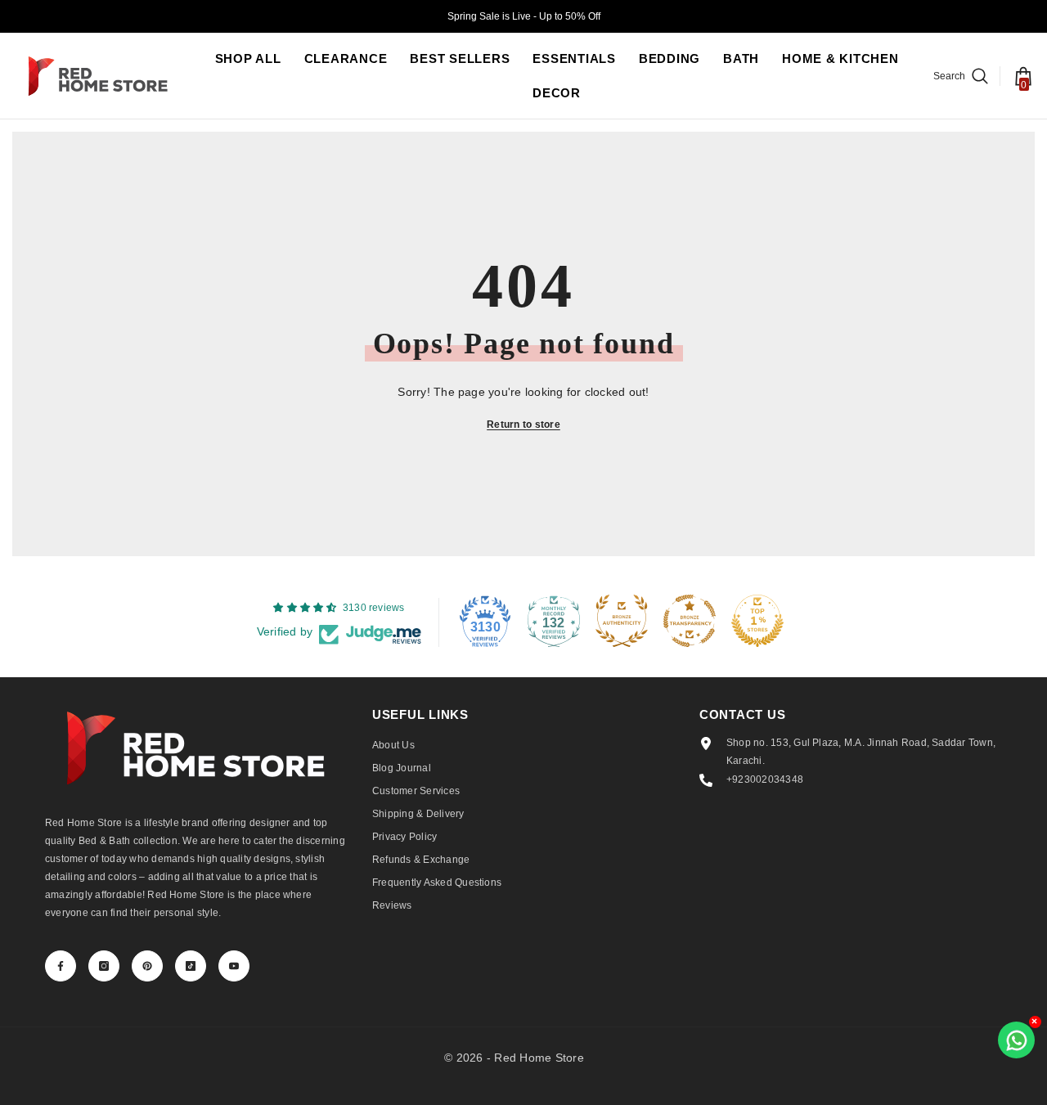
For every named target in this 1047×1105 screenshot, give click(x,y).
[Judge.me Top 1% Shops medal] (757, 621)
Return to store (523, 424)
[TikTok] (190, 965)
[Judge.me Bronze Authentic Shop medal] (621, 621)
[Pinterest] (147, 965)
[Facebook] (60, 965)
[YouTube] (233, 965)
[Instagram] (103, 965)
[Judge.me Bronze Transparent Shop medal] (689, 621)
